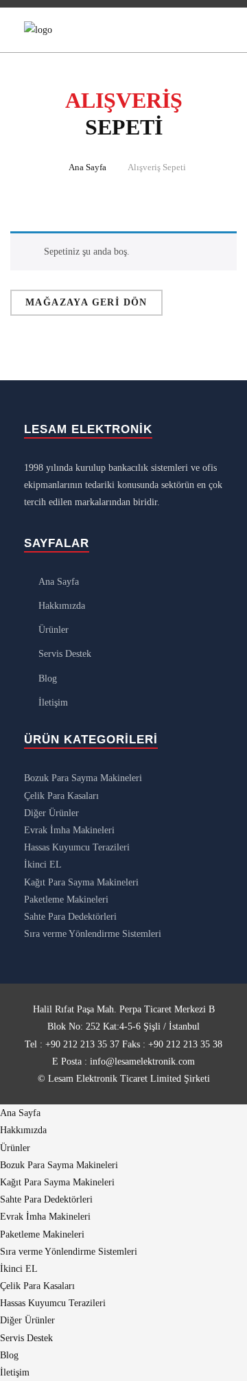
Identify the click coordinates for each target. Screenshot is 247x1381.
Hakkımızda (61, 606)
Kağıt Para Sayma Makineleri (81, 882)
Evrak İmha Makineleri (69, 830)
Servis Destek (64, 654)
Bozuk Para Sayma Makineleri (83, 778)
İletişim (53, 702)
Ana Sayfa (87, 167)
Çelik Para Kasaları (61, 796)
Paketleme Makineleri (66, 899)
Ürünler (53, 630)
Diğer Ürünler (51, 813)
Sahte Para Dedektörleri (70, 917)
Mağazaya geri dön (86, 302)
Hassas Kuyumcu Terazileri (77, 847)
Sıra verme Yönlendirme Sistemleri (92, 934)
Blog (47, 678)
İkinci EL (43, 864)
